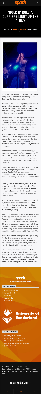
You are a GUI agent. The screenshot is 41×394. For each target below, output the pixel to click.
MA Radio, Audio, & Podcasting (14, 338)
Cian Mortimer (19, 29)
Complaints (8, 295)
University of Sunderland (12, 336)
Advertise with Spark (11, 290)
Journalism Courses (10, 346)
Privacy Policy (8, 300)
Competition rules (10, 293)
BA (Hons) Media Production (13, 341)
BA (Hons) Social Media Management (16, 343)
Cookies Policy (9, 298)
